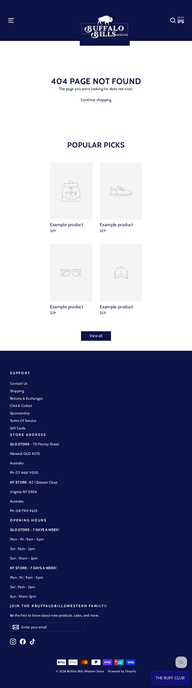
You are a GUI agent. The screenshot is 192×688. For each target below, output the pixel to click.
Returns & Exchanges (26, 398)
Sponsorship (20, 413)
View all (96, 336)
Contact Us (19, 383)
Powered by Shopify (122, 671)
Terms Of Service (23, 421)
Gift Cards (18, 428)
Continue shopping (96, 100)
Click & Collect (21, 406)
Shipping (17, 391)
